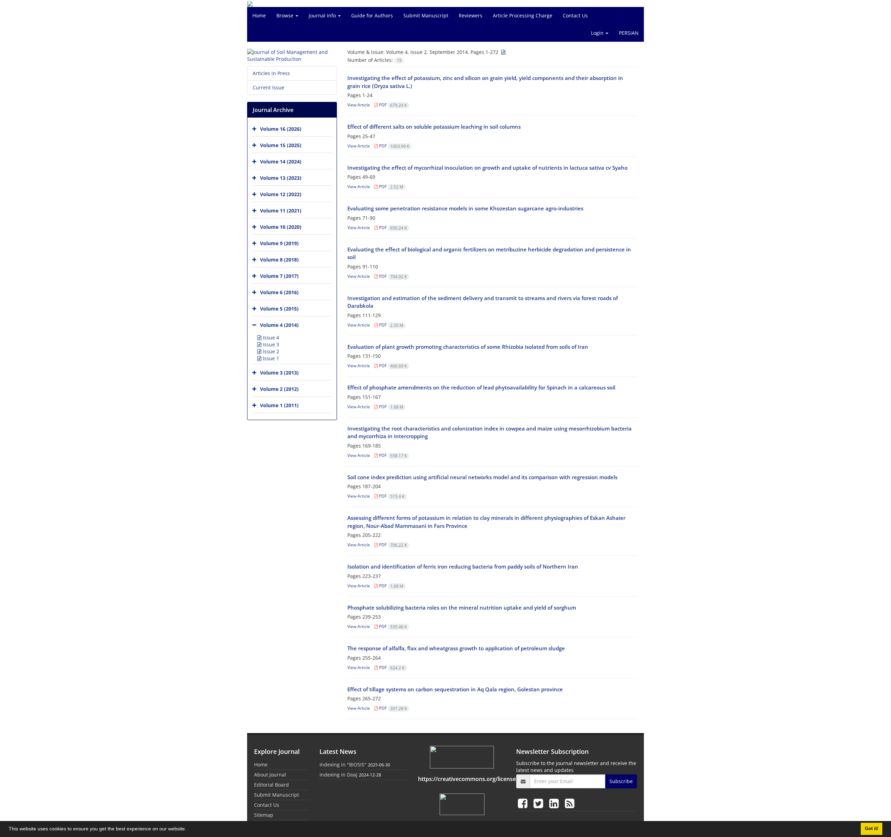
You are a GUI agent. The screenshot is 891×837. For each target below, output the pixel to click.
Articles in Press (271, 73)
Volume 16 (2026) (280, 129)
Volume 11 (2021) (280, 210)
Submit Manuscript (425, 15)
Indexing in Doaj (338, 774)
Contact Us (575, 15)
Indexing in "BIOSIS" (343, 764)
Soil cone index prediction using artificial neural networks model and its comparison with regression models (482, 477)
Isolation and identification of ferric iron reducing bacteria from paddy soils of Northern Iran (462, 566)
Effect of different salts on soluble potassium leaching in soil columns (434, 126)
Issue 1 (270, 358)
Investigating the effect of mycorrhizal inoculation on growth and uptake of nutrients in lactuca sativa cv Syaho (487, 167)
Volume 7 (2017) (279, 276)
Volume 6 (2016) (279, 292)
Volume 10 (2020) (280, 227)
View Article (358, 105)
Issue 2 (270, 351)
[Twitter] (539, 803)
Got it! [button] (871, 828)
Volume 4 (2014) (279, 325)
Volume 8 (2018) (279, 259)
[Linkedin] (555, 803)
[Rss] (569, 803)
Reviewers (470, 15)
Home (259, 15)
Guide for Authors (372, 15)
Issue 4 (270, 337)
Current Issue (268, 87)
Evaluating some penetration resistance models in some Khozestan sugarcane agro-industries (465, 208)
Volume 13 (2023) (280, 178)
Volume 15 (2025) (280, 145)
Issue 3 (270, 344)
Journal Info (323, 15)
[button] (189, 830)
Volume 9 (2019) (279, 243)
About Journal (270, 774)
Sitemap (263, 815)
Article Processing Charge (522, 15)
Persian (629, 33)
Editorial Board (271, 784)
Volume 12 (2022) (280, 194)
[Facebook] (524, 803)
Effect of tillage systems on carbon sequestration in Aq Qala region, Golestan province (455, 689)
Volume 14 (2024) (280, 161)
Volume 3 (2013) (279, 372)
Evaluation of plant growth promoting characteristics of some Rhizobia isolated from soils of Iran (467, 346)
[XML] (502, 52)
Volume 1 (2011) (279, 405)
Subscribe (621, 781)
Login (598, 33)
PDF (392, 105)
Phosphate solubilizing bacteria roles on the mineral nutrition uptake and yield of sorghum (461, 607)
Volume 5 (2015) (279, 308)
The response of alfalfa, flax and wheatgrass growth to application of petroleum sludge (456, 648)
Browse (285, 15)
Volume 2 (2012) (279, 389)
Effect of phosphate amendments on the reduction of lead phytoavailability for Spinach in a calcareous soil (481, 387)
